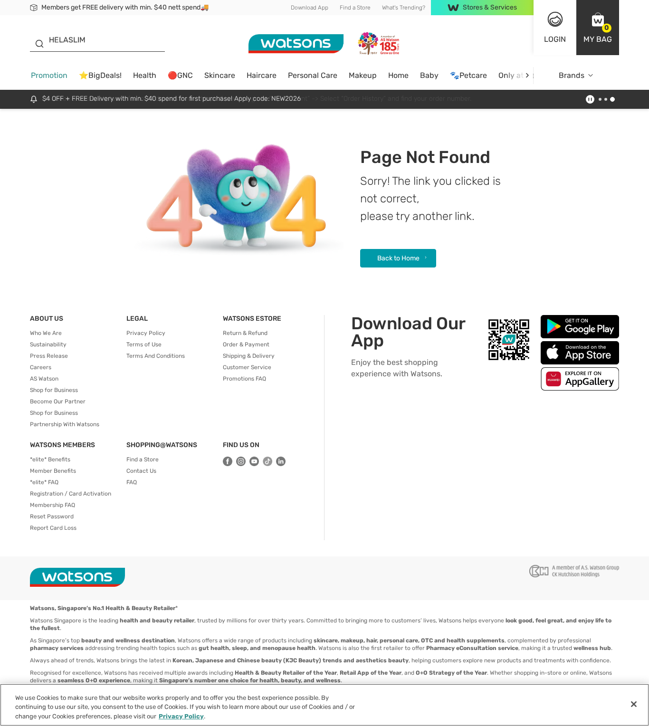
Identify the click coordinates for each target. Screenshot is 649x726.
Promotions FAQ (244, 378)
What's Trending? (403, 7)
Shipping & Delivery (249, 356)
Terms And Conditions (155, 356)
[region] (324, 705)
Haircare (262, 75)
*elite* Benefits (50, 459)
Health (144, 75)
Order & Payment (246, 344)
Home (398, 75)
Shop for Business (54, 390)
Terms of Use (144, 344)
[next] (527, 75)
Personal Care (312, 75)
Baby (429, 75)
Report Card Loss (53, 528)
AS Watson (44, 378)
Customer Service (247, 367)
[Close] (633, 704)
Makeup (363, 75)
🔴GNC (180, 75)
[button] (597, 27)
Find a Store (355, 7)
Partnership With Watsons (64, 424)
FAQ (131, 482)
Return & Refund (245, 333)
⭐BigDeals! (100, 75)
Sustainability (48, 344)
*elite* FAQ (44, 482)
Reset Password (52, 516)
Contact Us (141, 471)
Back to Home (398, 258)
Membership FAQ (52, 505)
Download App (309, 7)
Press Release (49, 356)
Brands (571, 75)
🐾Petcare (468, 75)
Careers (40, 367)
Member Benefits (53, 471)
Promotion (49, 75)
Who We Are (46, 333)
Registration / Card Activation (70, 493)
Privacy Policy (145, 333)
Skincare (219, 75)
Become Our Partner (58, 401)
